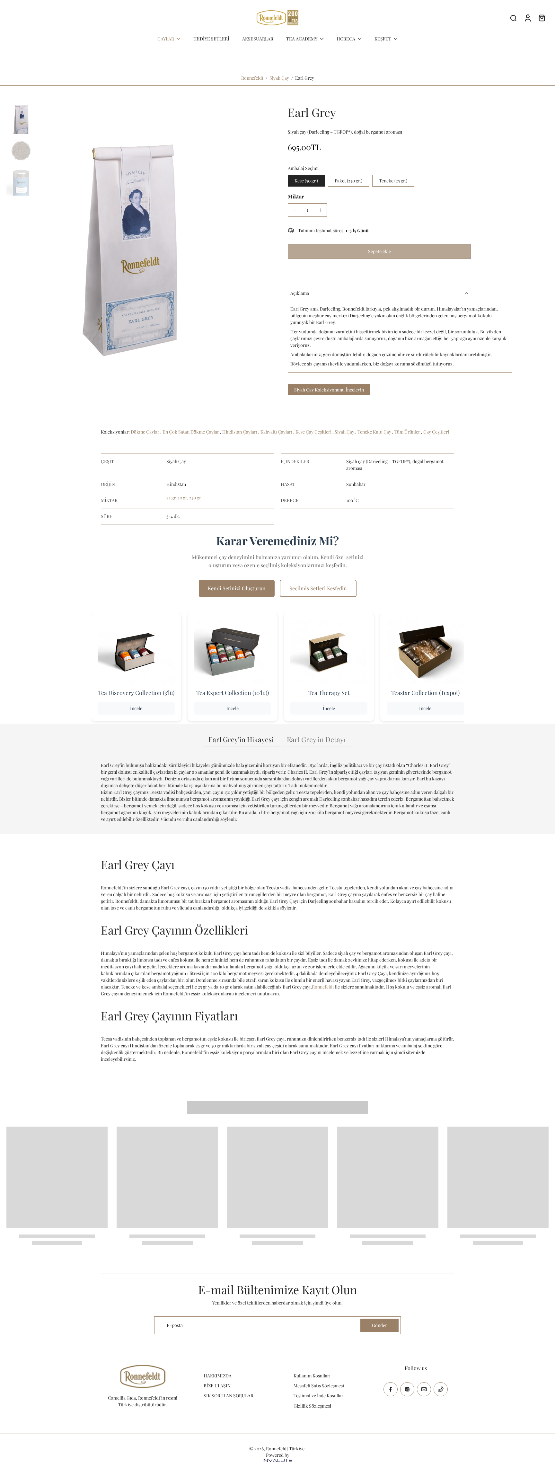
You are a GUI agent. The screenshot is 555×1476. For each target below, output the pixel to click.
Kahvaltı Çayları (276, 432)
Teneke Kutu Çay (374, 432)
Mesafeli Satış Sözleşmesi (319, 1386)
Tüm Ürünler (407, 432)
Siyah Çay (279, 78)
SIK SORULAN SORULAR (228, 1396)
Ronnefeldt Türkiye (285, 1448)
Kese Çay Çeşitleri (313, 432)
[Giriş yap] (527, 17)
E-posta (175, 1325)
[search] (513, 17)
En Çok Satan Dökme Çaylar (191, 432)
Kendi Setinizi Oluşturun (237, 588)
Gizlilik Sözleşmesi (312, 1406)
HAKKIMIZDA (218, 1376)
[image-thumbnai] (20, 119)
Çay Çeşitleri (436, 432)
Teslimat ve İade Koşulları (319, 1396)
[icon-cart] (541, 17)
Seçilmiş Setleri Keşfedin (318, 588)
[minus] (294, 210)
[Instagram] (407, 1389)
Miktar (296, 196)
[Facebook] (390, 1389)
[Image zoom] (129, 242)
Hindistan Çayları (240, 432)
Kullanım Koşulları (312, 1376)
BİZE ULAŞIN (217, 1386)
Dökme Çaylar (145, 432)
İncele (136, 708)
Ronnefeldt (252, 78)
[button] (379, 251)
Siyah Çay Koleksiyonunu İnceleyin (329, 390)
